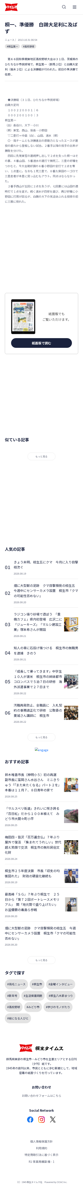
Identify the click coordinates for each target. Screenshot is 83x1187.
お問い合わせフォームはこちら (41, 1096)
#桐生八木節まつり (61, 996)
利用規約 (41, 1148)
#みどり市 (33, 1007)
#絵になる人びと (18, 1018)
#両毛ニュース (16, 984)
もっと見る (41, 456)
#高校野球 (28, 46)
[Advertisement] (41, 248)
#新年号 (12, 996)
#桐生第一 (12, 46)
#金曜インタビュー (61, 984)
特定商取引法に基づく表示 (41, 1155)
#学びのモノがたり (58, 1007)
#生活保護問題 (33, 996)
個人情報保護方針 (41, 1141)
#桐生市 (37, 984)
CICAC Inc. (62, 1182)
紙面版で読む (41, 343)
